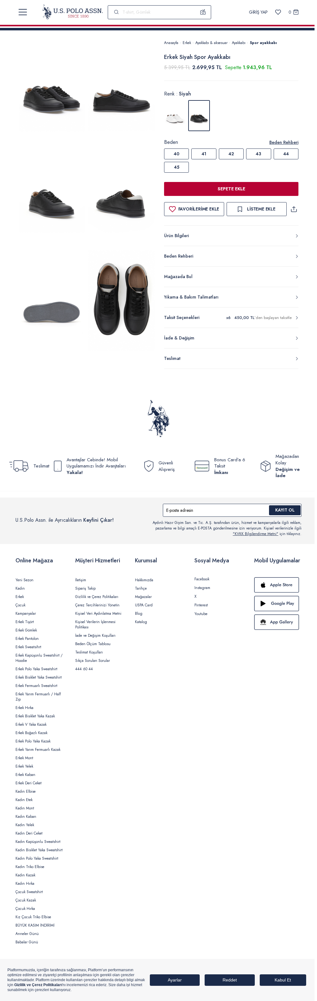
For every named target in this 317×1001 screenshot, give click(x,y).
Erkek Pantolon (27, 638)
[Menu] (23, 12)
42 (231, 154)
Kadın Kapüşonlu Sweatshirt (37, 841)
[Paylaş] (293, 209)
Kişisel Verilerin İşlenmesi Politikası (95, 624)
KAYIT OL (285, 510)
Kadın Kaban (25, 816)
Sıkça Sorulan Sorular (92, 660)
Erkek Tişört (24, 622)
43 (258, 154)
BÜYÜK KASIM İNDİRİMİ (34, 925)
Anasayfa (171, 43)
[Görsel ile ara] (203, 12)
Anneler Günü (27, 934)
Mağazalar (143, 597)
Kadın (20, 588)
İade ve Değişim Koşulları (95, 635)
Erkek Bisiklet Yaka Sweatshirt (38, 677)
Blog (138, 613)
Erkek (187, 43)
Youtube (200, 614)
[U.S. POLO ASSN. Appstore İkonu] (278, 585)
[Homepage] (72, 12)
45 (176, 167)
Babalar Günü (26, 942)
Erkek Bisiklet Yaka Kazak (35, 716)
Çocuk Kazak (25, 900)
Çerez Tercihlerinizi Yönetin (97, 605)
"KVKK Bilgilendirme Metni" (255, 534)
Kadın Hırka (24, 883)
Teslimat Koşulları (89, 652)
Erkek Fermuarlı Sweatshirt (36, 686)
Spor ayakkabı (263, 43)
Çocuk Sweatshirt (29, 892)
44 (286, 154)
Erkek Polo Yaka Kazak (32, 741)
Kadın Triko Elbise (29, 867)
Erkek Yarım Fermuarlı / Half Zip (38, 696)
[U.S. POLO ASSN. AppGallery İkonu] (278, 622)
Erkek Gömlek (26, 630)
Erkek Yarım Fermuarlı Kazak (37, 749)
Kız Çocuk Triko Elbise (33, 917)
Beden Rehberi (283, 142)
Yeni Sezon (24, 580)
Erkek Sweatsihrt (28, 647)
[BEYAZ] (175, 115)
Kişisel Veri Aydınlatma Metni (98, 613)
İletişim (80, 580)
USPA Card (144, 605)
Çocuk (20, 605)
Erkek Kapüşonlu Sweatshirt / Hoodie (39, 658)
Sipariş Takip (85, 588)
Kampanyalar (25, 613)
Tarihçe (141, 588)
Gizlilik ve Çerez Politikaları (96, 597)
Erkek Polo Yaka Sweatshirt (36, 669)
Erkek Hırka (24, 708)
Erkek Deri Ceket (28, 783)
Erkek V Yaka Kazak (30, 724)
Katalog (141, 622)
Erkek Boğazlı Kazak (31, 733)
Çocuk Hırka (25, 908)
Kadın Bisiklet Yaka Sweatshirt (39, 850)
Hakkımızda (144, 580)
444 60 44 (84, 669)
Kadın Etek (24, 800)
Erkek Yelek (24, 766)
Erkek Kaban (25, 774)
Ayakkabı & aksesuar (211, 43)
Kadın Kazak (25, 875)
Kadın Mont (24, 808)
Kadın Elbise (25, 791)
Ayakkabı (238, 43)
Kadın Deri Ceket (28, 833)
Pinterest (201, 605)
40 (176, 154)
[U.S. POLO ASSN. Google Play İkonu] (278, 603)
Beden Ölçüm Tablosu (93, 644)
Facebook (201, 579)
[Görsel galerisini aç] (52, 91)
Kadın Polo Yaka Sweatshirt (36, 858)
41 (204, 154)
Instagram (202, 588)
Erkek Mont (24, 758)
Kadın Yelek (24, 825)
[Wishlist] (278, 12)
